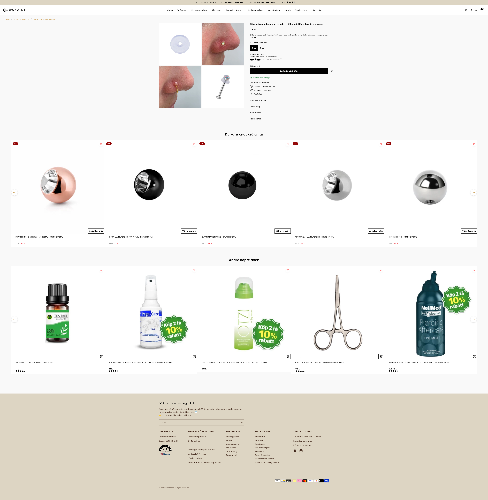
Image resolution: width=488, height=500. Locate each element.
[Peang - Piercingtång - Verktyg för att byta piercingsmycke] (337, 312)
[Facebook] (296, 451)
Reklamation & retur (264, 458)
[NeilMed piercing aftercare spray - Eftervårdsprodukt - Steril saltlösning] (430, 312)
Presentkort (318, 10)
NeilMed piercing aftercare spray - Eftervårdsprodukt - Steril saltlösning (419, 363)
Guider (288, 10)
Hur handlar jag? (262, 447)
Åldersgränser (232, 444)
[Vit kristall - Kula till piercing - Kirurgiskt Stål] (337, 187)
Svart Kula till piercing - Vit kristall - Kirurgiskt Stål (131, 237)
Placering (216, 10)
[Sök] (470, 10)
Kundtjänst (260, 444)
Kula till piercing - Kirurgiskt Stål (403, 237)
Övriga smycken (255, 10)
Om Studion (233, 432)
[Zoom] (196, 28)
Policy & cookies (262, 455)
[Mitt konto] (466, 10)
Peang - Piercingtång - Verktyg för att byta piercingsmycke (320, 363)
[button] (300, 2)
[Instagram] (302, 451)
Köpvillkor (259, 451)
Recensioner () (276, 59)
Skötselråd (231, 447)
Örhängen (181, 10)
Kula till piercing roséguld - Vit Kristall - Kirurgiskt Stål (39, 237)
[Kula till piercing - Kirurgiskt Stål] (430, 187)
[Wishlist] (475, 10)
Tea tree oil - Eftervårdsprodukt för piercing (34, 363)
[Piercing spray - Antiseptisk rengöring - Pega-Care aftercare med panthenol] (150, 312)
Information (262, 432)
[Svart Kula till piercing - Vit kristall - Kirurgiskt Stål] (150, 187)
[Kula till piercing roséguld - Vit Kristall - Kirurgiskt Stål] (57, 187)
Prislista (229, 440)
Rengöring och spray (21, 19)
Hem (8, 19)
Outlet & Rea (274, 10)
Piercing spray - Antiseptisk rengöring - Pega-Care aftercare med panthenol (140, 363)
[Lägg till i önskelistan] (332, 71)
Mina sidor (260, 440)
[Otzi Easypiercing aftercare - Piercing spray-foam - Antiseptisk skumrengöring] (244, 312)
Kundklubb (260, 436)
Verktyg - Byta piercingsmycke (44, 19)
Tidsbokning (231, 451)
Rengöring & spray (234, 10)
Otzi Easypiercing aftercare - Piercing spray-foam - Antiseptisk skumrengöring (235, 363)
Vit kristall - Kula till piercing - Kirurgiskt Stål (314, 237)
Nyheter (169, 10)
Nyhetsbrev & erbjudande (267, 462)
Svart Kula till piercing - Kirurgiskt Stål (219, 237)
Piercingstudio (301, 10)
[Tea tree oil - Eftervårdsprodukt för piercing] (57, 312)
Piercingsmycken (199, 10)
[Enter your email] (241, 422)
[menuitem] (169, 10)
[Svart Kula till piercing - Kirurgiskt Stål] (244, 187)
